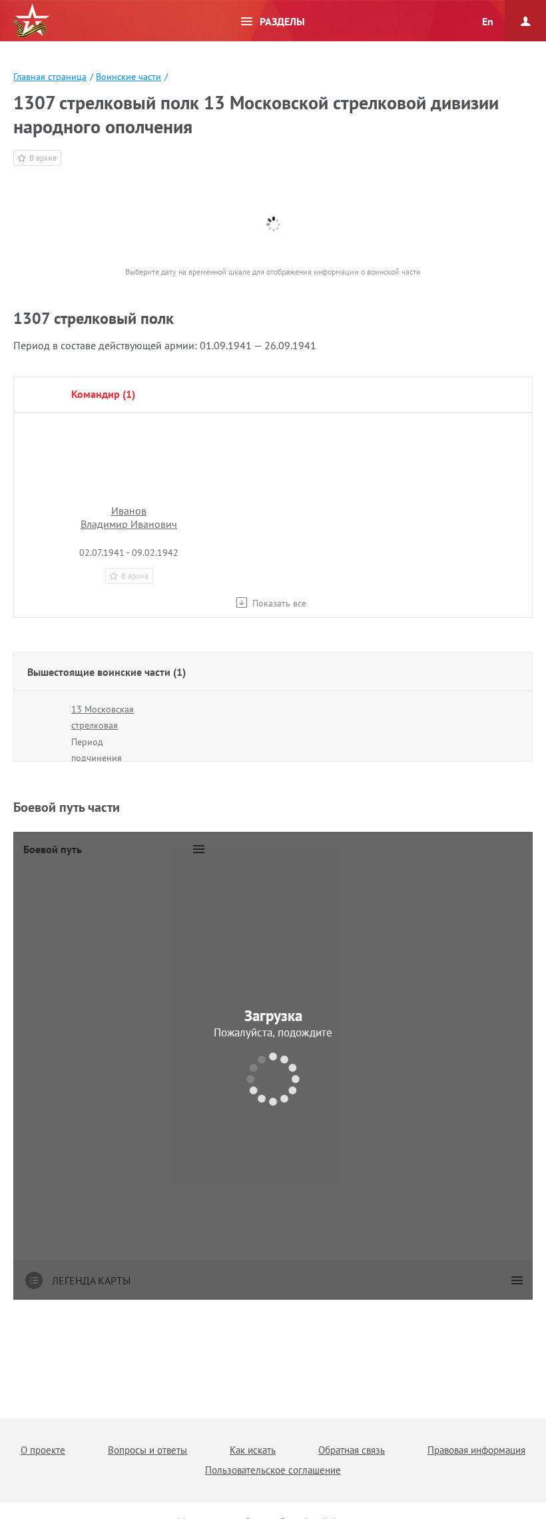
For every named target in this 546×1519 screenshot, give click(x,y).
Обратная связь (351, 1450)
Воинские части (128, 77)
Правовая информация (476, 1450)
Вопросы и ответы (147, 1450)
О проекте (43, 1450)
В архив (43, 158)
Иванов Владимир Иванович (129, 517)
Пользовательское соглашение (273, 1470)
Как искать (253, 1450)
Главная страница (50, 77)
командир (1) (103, 394)
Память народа (31, 21)
